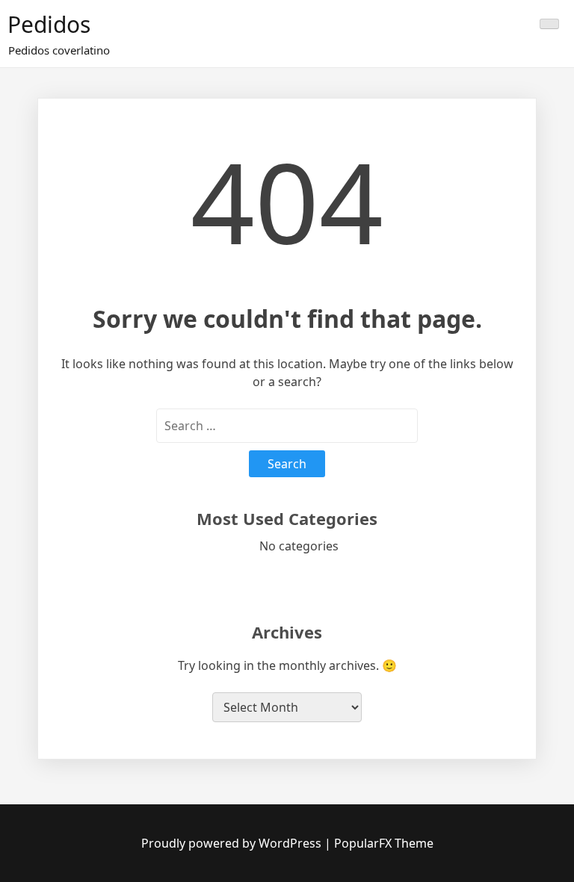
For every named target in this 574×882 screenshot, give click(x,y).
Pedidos (48, 24)
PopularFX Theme (383, 843)
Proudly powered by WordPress (232, 843)
